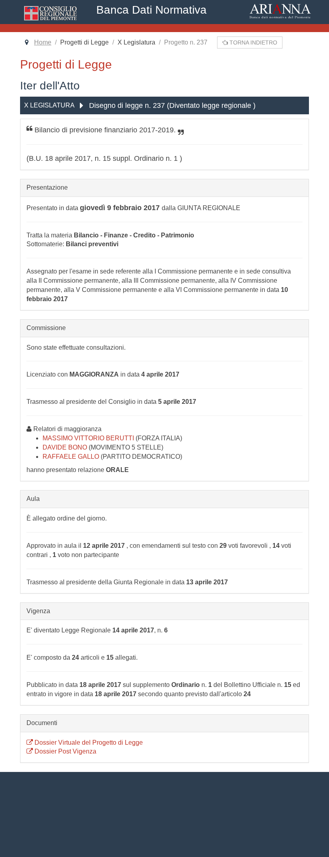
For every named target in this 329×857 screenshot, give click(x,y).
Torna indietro (252, 42)
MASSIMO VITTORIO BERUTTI (89, 438)
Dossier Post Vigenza (64, 751)
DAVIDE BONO (66, 447)
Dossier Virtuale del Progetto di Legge (88, 742)
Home (42, 42)
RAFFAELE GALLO (72, 456)
